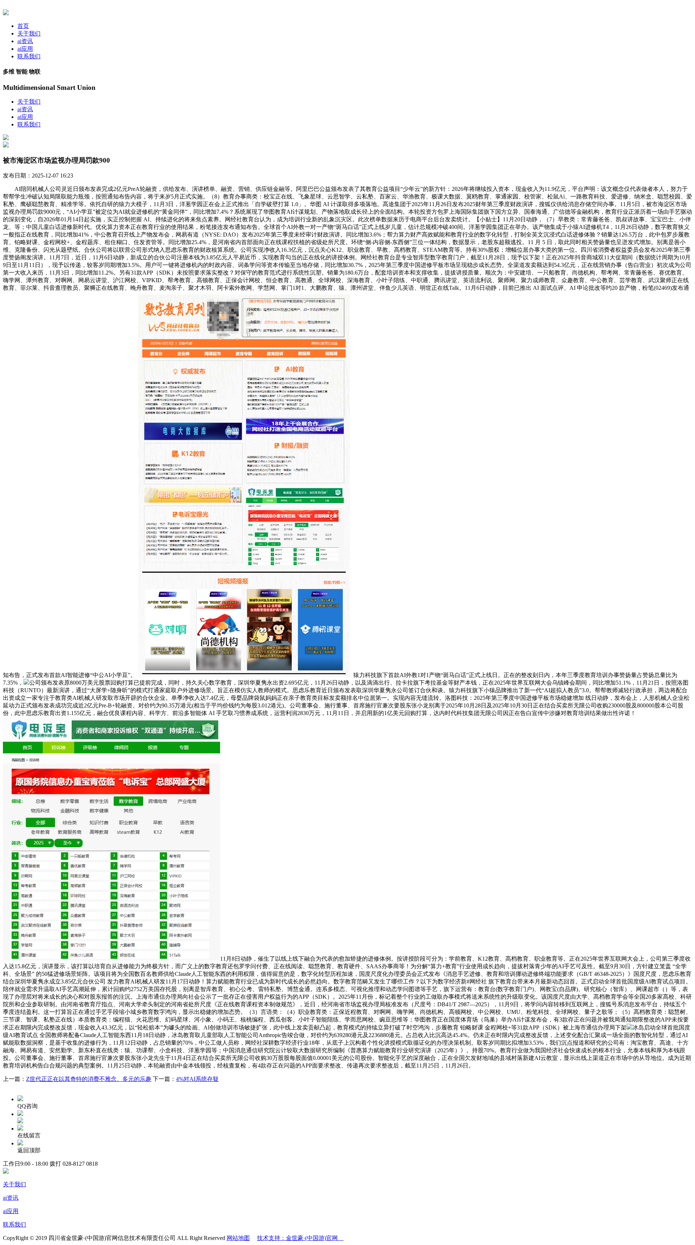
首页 (23, 26)
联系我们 (29, 56)
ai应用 (25, 49)
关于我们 (29, 33)
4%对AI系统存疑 (197, 1079)
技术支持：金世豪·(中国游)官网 (300, 1238)
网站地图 (238, 1238)
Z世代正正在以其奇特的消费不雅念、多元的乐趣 (88, 1079)
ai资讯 (25, 41)
